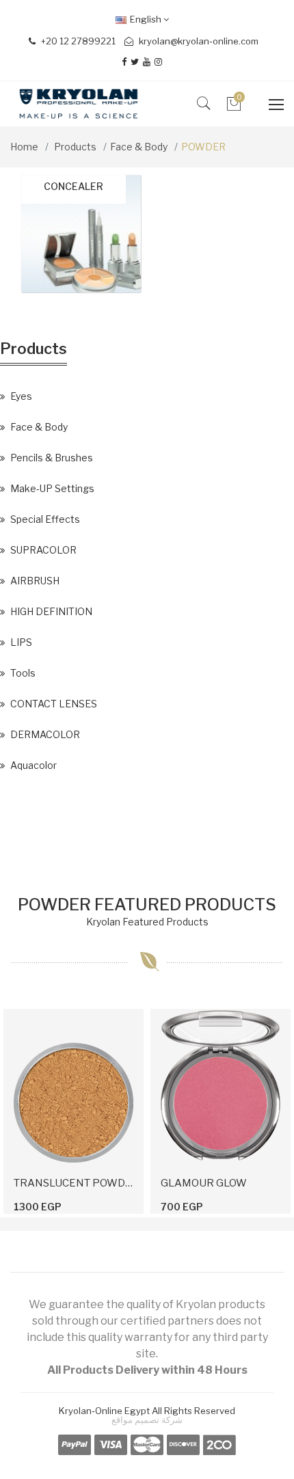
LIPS (20, 642)
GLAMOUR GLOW (204, 1183)
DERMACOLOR (44, 734)
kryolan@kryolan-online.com (198, 41)
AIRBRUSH (33, 580)
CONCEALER (73, 186)
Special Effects (44, 519)
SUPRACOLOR (42, 550)
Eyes (20, 396)
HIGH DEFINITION (50, 611)
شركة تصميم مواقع (147, 1419)
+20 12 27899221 (77, 41)
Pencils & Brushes (50, 457)
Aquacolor (32, 765)
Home (24, 146)
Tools (22, 673)
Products (75, 146)
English (146, 19)
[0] (234, 107)
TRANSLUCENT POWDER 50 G (73, 1183)
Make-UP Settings (51, 488)
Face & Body (139, 146)
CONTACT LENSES (52, 703)
